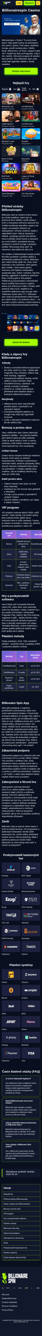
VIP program (8, 1214)
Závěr (5, 1243)
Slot (34, 89)
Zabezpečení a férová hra (13, 1238)
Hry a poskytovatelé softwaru (14, 1218)
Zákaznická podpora (11, 1233)
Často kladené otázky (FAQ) (14, 1257)
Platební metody (9, 1223)
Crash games (24, 89)
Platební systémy (10, 1253)
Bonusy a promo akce (12, 1209)
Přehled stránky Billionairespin (15, 1199)
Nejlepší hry (8, 1194)
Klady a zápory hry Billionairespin (16, 1204)
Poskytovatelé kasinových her (15, 1248)
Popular (5, 89)
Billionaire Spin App (11, 1228)
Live (14, 89)
